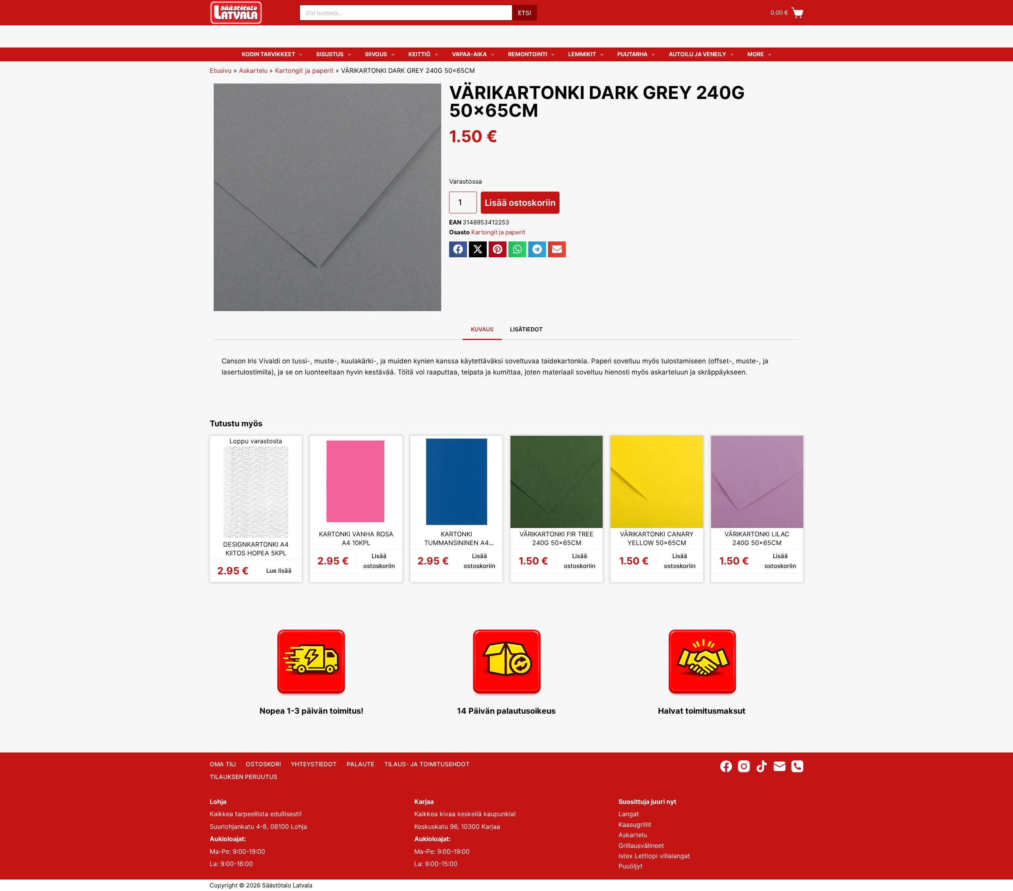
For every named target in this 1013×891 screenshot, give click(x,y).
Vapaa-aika (469, 54)
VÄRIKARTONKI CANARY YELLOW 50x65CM (657, 538)
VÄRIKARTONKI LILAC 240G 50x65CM (757, 538)
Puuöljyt (630, 866)
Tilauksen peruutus (243, 777)
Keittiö (419, 54)
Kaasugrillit (634, 824)
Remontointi (527, 54)
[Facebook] (726, 766)
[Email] (779, 766)
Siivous (376, 54)
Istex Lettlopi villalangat (654, 856)
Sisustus (329, 54)
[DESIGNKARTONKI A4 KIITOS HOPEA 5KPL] (256, 492)
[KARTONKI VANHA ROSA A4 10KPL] (356, 482)
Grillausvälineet (641, 845)
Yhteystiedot (314, 764)
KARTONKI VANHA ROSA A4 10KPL (356, 538)
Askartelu (253, 70)
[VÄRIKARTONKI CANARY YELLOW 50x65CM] (657, 482)
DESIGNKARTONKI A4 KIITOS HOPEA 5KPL (255, 548)
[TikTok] (762, 766)
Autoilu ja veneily (697, 54)
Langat (628, 814)
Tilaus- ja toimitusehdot (427, 764)
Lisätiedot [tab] (526, 329)
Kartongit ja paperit (304, 70)
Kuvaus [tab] (482, 329)
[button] (458, 249)
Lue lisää (279, 570)
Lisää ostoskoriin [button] (379, 561)
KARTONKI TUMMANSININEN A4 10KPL (456, 538)
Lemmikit (582, 54)
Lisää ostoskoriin (520, 203)
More (755, 54)
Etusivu (220, 70)
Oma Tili (223, 764)
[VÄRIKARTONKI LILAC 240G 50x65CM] (757, 482)
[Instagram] (744, 766)
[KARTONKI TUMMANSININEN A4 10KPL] (456, 482)
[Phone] (797, 766)
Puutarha (632, 54)
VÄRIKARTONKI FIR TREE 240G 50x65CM (557, 538)
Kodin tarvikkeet (268, 54)
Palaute (360, 764)
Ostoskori (263, 764)
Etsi (524, 13)
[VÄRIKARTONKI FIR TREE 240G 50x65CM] (556, 482)
